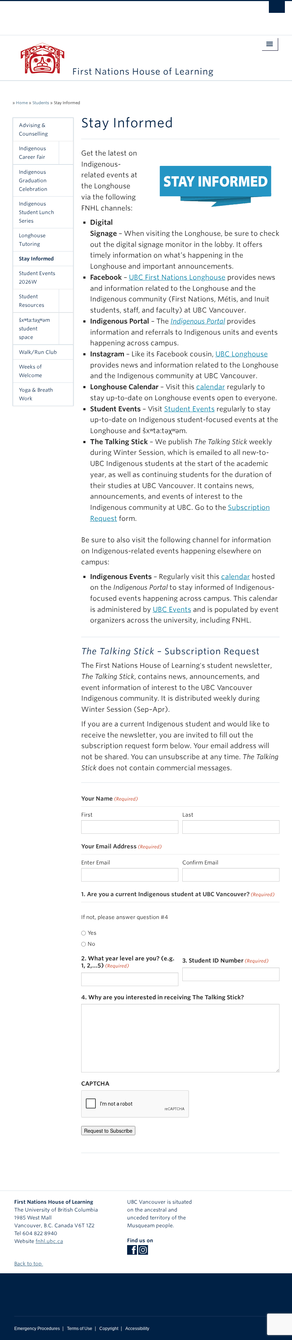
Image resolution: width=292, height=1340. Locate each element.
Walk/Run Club (38, 352)
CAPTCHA (95, 1083)
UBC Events (172, 609)
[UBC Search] (277, 9)
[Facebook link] (132, 1252)
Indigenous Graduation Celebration (33, 180)
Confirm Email (200, 862)
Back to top (28, 1264)
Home (22, 102)
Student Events (189, 409)
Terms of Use (79, 1328)
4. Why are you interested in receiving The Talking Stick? (162, 997)
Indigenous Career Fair (32, 153)
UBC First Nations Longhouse (177, 277)
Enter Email (95, 862)
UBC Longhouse (241, 354)
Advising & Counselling (33, 129)
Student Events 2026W (37, 277)
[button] (66, 152)
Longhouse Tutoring (32, 240)
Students (40, 102)
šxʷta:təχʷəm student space (34, 328)
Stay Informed (36, 259)
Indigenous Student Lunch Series (36, 212)
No (91, 944)
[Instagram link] (143, 1252)
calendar (210, 387)
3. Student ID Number (225, 960)
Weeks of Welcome (30, 371)
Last (187, 815)
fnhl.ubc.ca (49, 1241)
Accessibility (137, 1328)
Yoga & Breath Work (36, 394)
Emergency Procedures (37, 1328)
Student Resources (31, 301)
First (87, 815)
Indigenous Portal (198, 321)
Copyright (108, 1328)
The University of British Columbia (125, 14)
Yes (92, 933)
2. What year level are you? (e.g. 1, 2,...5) (127, 962)
